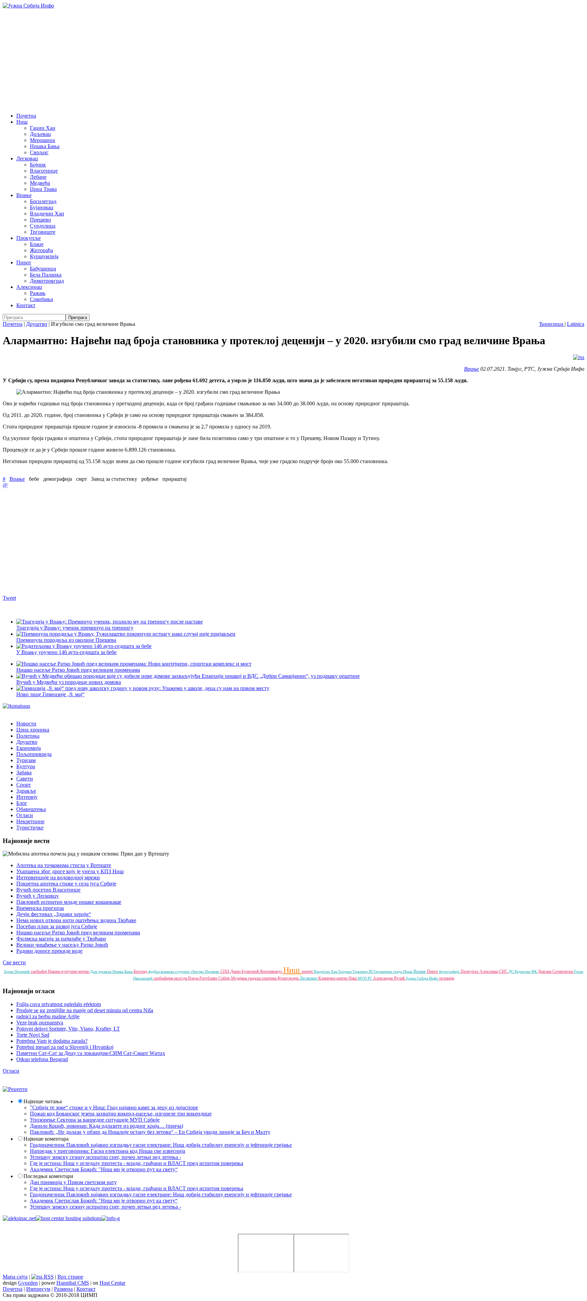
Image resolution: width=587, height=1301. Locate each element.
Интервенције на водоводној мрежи (58, 877)
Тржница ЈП (363, 971)
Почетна (26, 116)
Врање (24, 195)
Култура (25, 766)
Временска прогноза (40, 908)
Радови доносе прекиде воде (49, 951)
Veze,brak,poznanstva (39, 1022)
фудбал (154, 971)
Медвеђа (40, 183)
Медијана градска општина (254, 978)
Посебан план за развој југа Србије (56, 926)
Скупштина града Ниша (393, 971)
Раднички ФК (526, 971)
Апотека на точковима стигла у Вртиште (63, 865)
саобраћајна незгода (171, 978)
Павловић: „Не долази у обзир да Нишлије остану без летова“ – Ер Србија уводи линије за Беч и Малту (150, 1132)
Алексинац (29, 287)
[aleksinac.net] (19, 1218)
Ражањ (38, 293)
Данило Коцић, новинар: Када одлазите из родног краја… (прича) (106, 1126)
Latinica (575, 324)
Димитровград (47, 281)
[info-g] (111, 1218)
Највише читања (42, 1101)
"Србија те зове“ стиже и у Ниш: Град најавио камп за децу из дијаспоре (114, 1107)
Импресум (38, 1289)
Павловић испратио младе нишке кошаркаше (68, 902)
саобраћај (39, 971)
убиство (198, 971)
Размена (63, 1289)
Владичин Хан (47, 213)
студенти (183, 971)
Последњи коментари (48, 1176)
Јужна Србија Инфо (422, 978)
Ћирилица (552, 324)
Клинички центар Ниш (338, 978)
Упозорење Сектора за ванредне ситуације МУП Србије (95, 1120)
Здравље (26, 791)
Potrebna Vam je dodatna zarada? (52, 1041)
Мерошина (42, 140)
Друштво (36, 324)
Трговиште (42, 232)
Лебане (38, 177)
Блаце (36, 244)
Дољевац (40, 134)
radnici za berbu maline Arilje (47, 1016)
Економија (28, 748)
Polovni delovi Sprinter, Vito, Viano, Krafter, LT (68, 1029)
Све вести (14, 962)
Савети (24, 778)
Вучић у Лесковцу (37, 896)
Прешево (40, 220)
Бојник (38, 165)
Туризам (26, 760)
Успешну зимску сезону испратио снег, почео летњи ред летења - (105, 1157)
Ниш (22, 122)
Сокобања (41, 299)
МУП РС (365, 978)
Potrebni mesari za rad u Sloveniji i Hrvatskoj (64, 1047)
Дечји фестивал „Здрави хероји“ (53, 914)
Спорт (23, 785)
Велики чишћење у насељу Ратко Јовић (62, 945)
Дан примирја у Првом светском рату (73, 1182)
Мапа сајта (15, 1277)
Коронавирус (271, 971)
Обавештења (31, 809)
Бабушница (43, 268)
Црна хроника (32, 730)
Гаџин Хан (42, 128)
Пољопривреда (34, 754)
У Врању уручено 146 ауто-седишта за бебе (66, 652)
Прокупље (28, 238)
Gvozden (28, 1283)
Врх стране (70, 1277)
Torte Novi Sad (32, 1035)
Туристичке (29, 827)
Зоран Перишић (17, 971)
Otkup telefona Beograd (42, 1059)
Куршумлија (44, 256)
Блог (21, 803)
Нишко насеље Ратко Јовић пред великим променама (78, 670)
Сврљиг (39, 152)
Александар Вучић (389, 978)
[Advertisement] (293, 59)
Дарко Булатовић (245, 971)
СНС (504, 971)
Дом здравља (101, 971)
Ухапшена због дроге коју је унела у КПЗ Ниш (70, 871)
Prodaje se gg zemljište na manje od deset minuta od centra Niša (84, 1010)
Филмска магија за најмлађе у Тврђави (61, 939)
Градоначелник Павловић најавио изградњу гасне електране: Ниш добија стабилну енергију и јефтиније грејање (161, 1145)
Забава (24, 772)
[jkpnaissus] (16, 706)
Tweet (9, 598)
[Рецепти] (15, 1089)
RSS (48, 1277)
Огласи (24, 815)
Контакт (25, 305)
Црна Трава (43, 189)
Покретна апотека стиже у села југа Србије (66, 883)
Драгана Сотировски (556, 971)
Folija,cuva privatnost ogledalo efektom (58, 1004)
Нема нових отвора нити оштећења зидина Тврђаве (76, 920)
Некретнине (30, 821)
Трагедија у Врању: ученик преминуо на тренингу (75, 628)
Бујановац (41, 207)
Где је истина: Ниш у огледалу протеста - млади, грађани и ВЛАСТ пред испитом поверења (136, 1163)
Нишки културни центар (69, 971)
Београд (141, 971)
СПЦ (225, 971)
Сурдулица (42, 226)
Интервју (27, 797)
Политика (27, 736)
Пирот (23, 262)
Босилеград (43, 201)
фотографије (450, 971)
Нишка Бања (44, 146)
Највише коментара (46, 1139)
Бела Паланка (45, 275)
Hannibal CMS (72, 1283)
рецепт (308, 971)
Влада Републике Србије (209, 978)
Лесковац (27, 158)
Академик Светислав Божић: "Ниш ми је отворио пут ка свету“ (104, 1169)
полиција (446, 978)
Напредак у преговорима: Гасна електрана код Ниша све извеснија (107, 1151)
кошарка (168, 971)
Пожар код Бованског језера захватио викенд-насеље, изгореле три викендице (121, 1114)
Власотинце (44, 171)
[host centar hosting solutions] (69, 1218)
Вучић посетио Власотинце (48, 890)
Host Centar (112, 1283)
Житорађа (41, 250)
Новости (26, 723)
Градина (345, 971)
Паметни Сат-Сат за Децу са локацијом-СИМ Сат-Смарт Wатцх (90, 1053)
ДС (512, 971)
